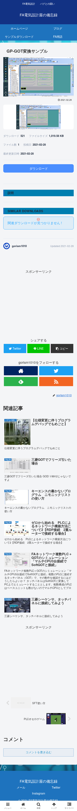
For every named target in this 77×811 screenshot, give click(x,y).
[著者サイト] (21, 370)
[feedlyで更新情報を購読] (21, 381)
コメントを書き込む (39, 752)
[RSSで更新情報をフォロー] (56, 381)
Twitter (56, 787)
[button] (68, 524)
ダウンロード (38, 168)
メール (21, 787)
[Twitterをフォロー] (56, 370)
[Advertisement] (38, 303)
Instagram (38, 793)
